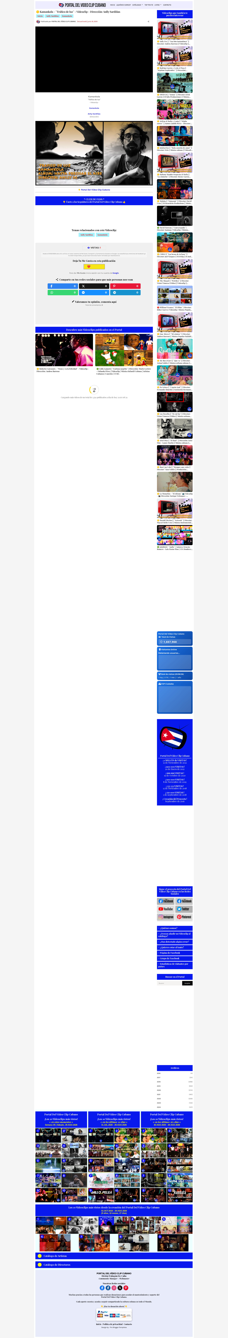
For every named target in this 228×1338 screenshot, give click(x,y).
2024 (175, 1107)
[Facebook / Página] (102, 1287)
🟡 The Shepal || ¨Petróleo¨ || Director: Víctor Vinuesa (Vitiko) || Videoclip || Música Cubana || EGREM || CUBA (173, 282)
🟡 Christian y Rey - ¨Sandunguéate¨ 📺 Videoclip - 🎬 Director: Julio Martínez (78, 400)
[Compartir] (148, 21)
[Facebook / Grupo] (108, 1287)
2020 (175, 1090)
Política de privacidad (113, 1324)
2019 (175, 1086)
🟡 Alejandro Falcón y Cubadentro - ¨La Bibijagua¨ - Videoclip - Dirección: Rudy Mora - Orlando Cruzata (137, 501)
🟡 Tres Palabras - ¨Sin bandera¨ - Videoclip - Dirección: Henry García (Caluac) (138, 451)
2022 (175, 1099)
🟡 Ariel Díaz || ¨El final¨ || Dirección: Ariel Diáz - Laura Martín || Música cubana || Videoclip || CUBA (174, 441)
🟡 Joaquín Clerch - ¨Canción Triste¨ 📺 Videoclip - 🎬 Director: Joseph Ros (78, 451)
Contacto (167, 5)
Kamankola (67, 16)
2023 (175, 1103)
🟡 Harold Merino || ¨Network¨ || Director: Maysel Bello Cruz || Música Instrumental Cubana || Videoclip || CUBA (174, 521)
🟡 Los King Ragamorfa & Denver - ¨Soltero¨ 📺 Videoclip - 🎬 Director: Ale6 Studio (108, 476)
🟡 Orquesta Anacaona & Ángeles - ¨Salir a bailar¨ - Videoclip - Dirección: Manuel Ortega (49, 451)
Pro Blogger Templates (118, 1327)
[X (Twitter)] (120, 1287)
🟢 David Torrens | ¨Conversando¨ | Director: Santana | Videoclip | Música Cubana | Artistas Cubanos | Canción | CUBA (172, 229)
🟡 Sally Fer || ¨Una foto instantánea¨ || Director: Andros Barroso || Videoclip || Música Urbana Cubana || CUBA (173, 42)
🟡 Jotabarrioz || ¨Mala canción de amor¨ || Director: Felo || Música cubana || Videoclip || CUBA (174, 149)
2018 (175, 1082)
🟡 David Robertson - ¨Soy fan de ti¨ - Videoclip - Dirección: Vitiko (78, 476)
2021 (175, 1094)
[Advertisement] (175, 591)
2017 (175, 1077)
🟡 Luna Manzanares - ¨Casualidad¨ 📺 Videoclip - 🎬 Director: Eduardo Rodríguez (107, 501)
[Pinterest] (126, 1287)
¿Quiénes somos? (123, 5)
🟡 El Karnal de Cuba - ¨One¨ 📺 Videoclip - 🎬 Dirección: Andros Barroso (108, 426)
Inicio (112, 5)
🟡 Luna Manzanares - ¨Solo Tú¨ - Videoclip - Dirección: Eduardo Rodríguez (138, 426)
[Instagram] (114, 1287)
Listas (157, 5)
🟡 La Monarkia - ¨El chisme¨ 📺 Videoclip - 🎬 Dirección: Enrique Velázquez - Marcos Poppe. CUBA (175, 495)
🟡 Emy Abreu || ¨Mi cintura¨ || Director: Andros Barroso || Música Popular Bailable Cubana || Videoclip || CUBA (174, 335)
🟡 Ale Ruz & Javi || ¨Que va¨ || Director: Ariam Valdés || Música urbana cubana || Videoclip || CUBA (173, 362)
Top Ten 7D (149, 5)
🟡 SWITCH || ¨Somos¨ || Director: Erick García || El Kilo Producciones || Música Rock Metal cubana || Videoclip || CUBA (173, 96)
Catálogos (136, 5)
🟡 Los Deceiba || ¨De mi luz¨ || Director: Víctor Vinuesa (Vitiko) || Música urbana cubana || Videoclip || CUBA (173, 415)
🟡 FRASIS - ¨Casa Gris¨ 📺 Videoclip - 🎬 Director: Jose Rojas (106, 400)
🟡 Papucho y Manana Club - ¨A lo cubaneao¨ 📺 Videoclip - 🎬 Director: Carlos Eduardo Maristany (137, 400)
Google (116, 273)
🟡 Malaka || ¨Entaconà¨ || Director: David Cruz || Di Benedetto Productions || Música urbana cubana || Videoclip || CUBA (174, 202)
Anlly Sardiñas (52, 16)
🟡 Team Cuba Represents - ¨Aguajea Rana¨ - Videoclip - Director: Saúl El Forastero (48, 501)
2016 (175, 1073)
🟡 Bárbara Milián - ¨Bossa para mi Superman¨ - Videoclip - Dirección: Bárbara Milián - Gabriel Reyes (50, 476)
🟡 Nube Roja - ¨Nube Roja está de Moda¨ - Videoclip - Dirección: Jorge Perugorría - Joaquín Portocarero (79, 501)
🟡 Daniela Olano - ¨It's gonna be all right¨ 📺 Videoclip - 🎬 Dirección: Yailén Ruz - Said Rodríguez (137, 476)
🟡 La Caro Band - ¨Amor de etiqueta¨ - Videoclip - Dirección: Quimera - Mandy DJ (108, 451)
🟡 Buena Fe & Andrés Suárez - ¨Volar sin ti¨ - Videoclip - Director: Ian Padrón (49, 400)
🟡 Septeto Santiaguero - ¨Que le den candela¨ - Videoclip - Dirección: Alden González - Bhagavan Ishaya (50, 426)
